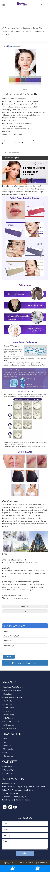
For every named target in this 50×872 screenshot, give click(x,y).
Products (7, 746)
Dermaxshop (8, 766)
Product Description (11, 158)
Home (5, 739)
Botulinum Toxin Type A (13, 687)
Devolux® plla (9, 770)
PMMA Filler (8, 704)
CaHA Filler (7, 701)
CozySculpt (8, 773)
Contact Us (8, 756)
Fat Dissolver (8, 725)
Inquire (17, 143)
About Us (7, 742)
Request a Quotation (25, 663)
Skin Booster (8, 708)
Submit (9, 657)
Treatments (8, 749)
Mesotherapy (8, 715)
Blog (5, 753)
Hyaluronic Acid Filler (12, 691)
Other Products (9, 728)
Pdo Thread (8, 718)
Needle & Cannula (11, 722)
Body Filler (7, 694)
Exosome (7, 711)
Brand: (6, 153)
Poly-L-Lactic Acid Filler (13, 697)
